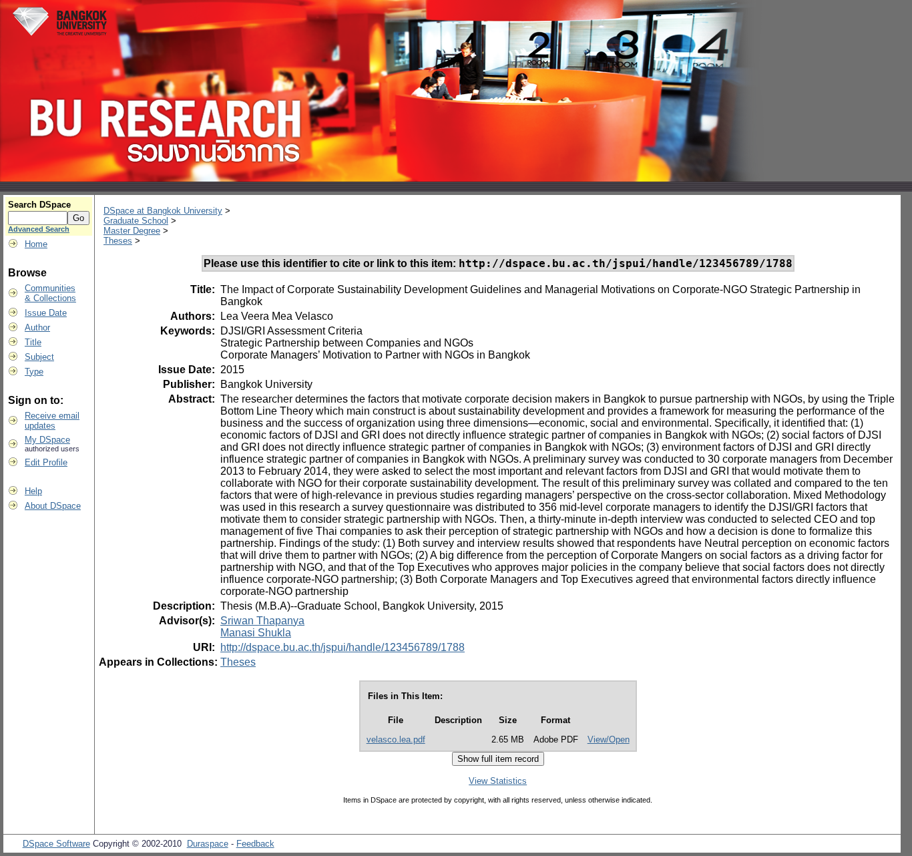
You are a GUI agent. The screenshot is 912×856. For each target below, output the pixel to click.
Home (36, 244)
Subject (39, 357)
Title (33, 342)
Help (33, 491)
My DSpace (47, 440)
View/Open (609, 739)
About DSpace (53, 506)
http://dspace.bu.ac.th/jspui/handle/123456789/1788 (342, 647)
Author (37, 328)
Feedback (255, 844)
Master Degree (131, 231)
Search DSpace (39, 205)
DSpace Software (56, 844)
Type (34, 372)
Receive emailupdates (52, 421)
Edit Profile (46, 462)
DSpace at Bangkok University (162, 211)
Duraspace (207, 844)
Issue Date (46, 313)
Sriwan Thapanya (262, 620)
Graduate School (135, 221)
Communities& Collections (50, 293)
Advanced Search (38, 229)
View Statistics (498, 781)
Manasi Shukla (255, 632)
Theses (117, 241)
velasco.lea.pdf (396, 739)
